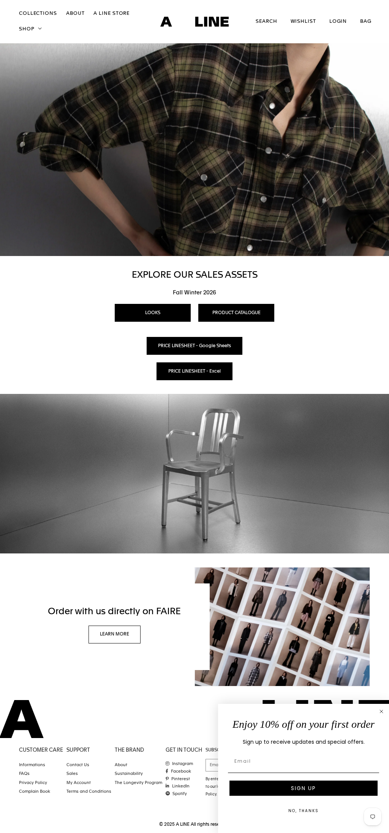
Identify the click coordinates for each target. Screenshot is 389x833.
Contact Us (77, 765)
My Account (78, 783)
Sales (72, 774)
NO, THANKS (303, 811)
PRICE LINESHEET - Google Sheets (194, 346)
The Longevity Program (138, 783)
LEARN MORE (114, 634)
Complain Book (34, 792)
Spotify (179, 794)
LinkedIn (181, 786)
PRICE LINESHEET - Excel (194, 371)
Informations (32, 765)
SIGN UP (303, 788)
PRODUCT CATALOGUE (236, 313)
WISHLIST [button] (303, 21)
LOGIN (338, 21)
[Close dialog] (381, 711)
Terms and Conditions (88, 792)
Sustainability (129, 774)
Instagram (182, 764)
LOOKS (152, 313)
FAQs (24, 774)
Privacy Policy (33, 783)
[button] (29, 29)
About (121, 765)
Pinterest (180, 779)
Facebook (181, 772)
